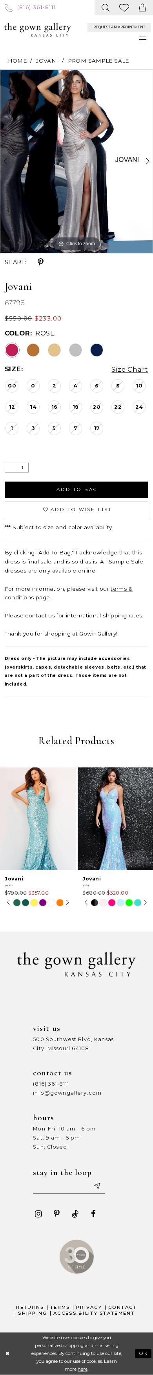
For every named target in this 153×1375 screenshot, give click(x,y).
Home (17, 60)
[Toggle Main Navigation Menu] (143, 39)
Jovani (47, 60)
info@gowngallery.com (67, 1093)
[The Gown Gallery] (37, 30)
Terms (60, 1307)
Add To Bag (77, 489)
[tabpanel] (76, 161)
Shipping (32, 1313)
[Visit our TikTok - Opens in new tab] (75, 1214)
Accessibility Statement (94, 1313)
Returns (30, 1307)
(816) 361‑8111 (51, 1084)
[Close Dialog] (8, 1353)
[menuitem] (30, 7)
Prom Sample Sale (98, 60)
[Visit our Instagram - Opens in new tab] (38, 1214)
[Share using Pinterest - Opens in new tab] (40, 263)
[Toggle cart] (142, 7)
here (82, 1369)
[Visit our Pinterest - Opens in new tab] (57, 1214)
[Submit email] (97, 1186)
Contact (122, 1307)
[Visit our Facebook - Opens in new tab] (93, 1214)
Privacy (89, 1307)
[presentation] (38, 818)
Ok (143, 1353)
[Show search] (106, 7)
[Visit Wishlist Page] (124, 7)
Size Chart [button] (129, 369)
